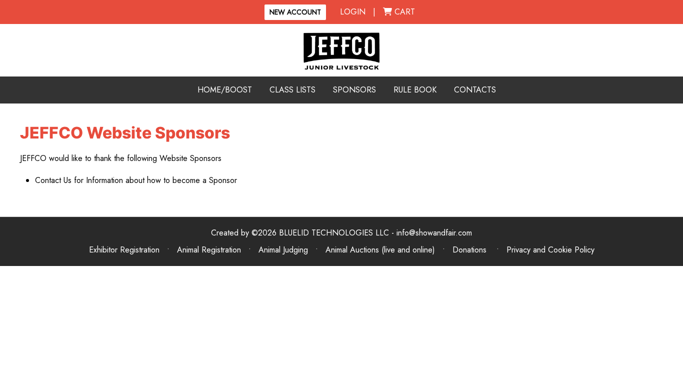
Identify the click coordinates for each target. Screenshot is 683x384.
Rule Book (415, 90)
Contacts (475, 90)
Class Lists (293, 90)
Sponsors (354, 90)
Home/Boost (225, 90)
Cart (403, 12)
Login (353, 12)
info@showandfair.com (434, 232)
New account (295, 12)
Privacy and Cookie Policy (550, 250)
